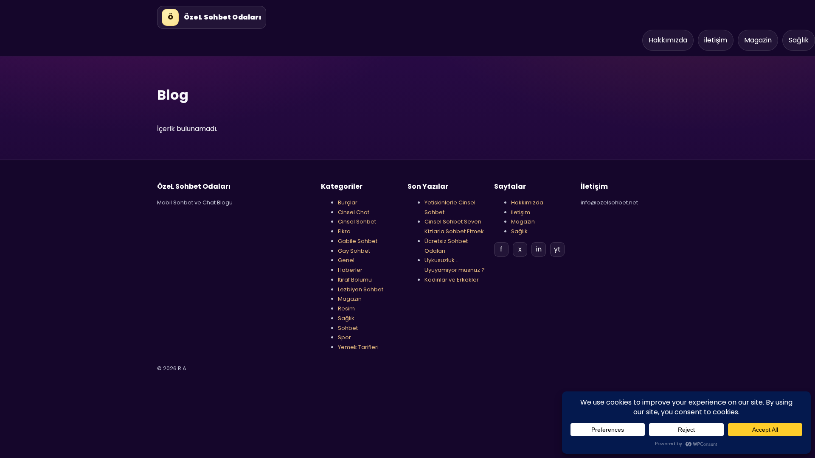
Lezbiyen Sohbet (360, 289)
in (539, 249)
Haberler (350, 270)
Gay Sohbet (354, 251)
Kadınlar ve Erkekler (451, 280)
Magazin (758, 40)
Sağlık (799, 40)
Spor (344, 337)
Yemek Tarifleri (358, 347)
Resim (346, 308)
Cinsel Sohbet (357, 222)
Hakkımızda (668, 40)
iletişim (715, 40)
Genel (346, 260)
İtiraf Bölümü (355, 280)
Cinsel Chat (353, 212)
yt (557, 249)
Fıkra (344, 231)
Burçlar (347, 202)
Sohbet (348, 328)
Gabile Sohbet (357, 241)
